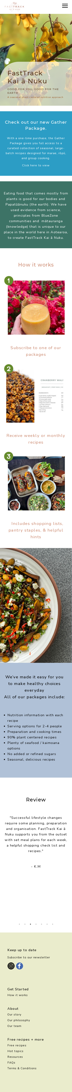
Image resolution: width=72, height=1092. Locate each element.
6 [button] (47, 924)
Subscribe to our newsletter (28, 957)
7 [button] (52, 924)
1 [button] (19, 924)
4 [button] (36, 924)
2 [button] (25, 924)
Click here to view (36, 165)
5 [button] (41, 924)
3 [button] (30, 924)
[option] (36, 843)
